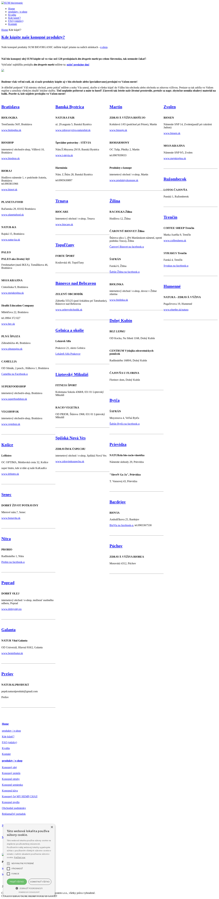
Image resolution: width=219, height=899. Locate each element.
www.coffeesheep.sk (175, 240)
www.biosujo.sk (118, 130)
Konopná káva (10, 790)
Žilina (115, 201)
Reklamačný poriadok (14, 813)
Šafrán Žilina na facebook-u (125, 271)
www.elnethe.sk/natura (176, 309)
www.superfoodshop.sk (14, 398)
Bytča (115, 400)
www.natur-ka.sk (10, 239)
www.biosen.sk (172, 133)
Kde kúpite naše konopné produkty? (33, 37)
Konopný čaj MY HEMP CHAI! (19, 796)
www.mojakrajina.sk (12, 292)
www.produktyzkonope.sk (124, 180)
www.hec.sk (8, 323)
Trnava (61, 201)
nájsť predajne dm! (78, 64)
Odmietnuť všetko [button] (40, 881)
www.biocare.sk (64, 224)
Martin (116, 107)
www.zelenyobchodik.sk (68, 309)
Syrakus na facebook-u (176, 265)
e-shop (103, 47)
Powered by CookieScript (29, 892)
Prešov (7, 674)
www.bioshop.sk (10, 158)
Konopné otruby (11, 779)
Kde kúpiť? (8, 736)
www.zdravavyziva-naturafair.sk (73, 130)
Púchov (116, 546)
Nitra (6, 538)
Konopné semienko (12, 784)
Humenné (172, 286)
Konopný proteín (11, 773)
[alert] (29, 860)
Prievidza (118, 444)
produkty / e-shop (11, 730)
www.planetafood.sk (12, 214)
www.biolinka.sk (119, 299)
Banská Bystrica (69, 107)
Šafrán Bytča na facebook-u (125, 423)
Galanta (8, 629)
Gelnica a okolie (69, 330)
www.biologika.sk (11, 130)
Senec (6, 494)
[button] (29, 888)
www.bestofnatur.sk (12, 653)
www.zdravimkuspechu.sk (69, 461)
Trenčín (170, 217)
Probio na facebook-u (13, 562)
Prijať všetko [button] (17, 881)
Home (4, 29)
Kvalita (6, 748)
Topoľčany (64, 245)
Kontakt (6, 754)
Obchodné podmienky (14, 808)
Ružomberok (175, 179)
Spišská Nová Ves (70, 438)
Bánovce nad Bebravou (75, 283)
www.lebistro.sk (10, 473)
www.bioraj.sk (9, 189)
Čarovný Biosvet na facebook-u (127, 246)
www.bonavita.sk (10, 518)
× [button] (51, 827)
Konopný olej (9, 767)
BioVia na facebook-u (121, 525)
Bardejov (118, 502)
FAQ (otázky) (9, 742)
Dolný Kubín (121, 320)
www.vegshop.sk (10, 424)
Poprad (7, 582)
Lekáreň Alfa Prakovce (67, 353)
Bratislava (10, 107)
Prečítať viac (19, 857)
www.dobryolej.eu (11, 609)
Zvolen (170, 107)
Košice (7, 444)
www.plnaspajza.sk (11, 348)
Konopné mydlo (11, 802)
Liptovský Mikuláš (71, 374)
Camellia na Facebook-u (14, 374)
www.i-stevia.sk (64, 155)
